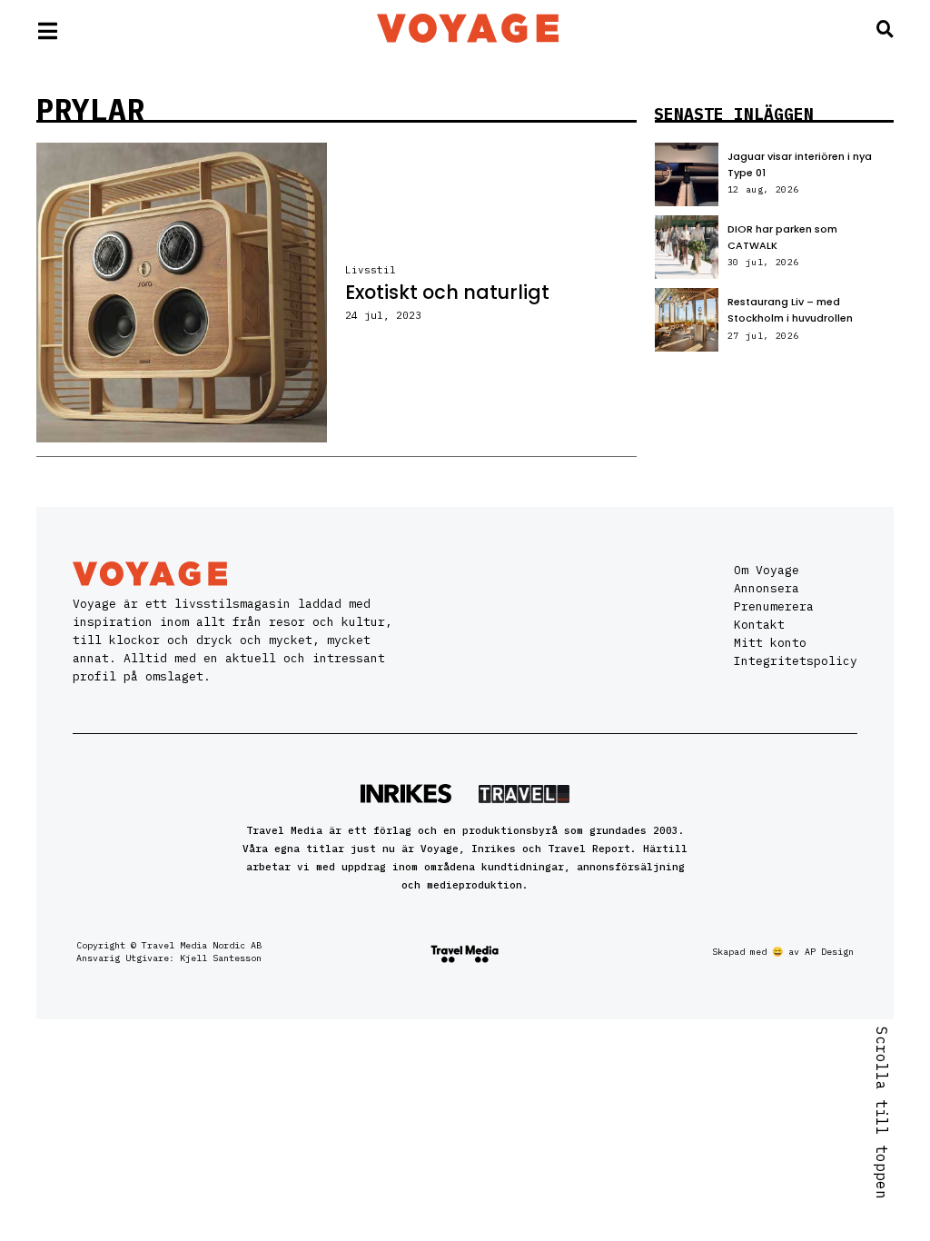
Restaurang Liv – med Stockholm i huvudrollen (790, 309)
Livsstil (370, 269)
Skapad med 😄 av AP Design (783, 952)
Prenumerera (774, 606)
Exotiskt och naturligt (447, 292)
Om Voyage (766, 570)
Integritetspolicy (795, 661)
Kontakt (759, 624)
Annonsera (766, 588)
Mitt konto (770, 642)
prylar (89, 109)
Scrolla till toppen (882, 1113)
